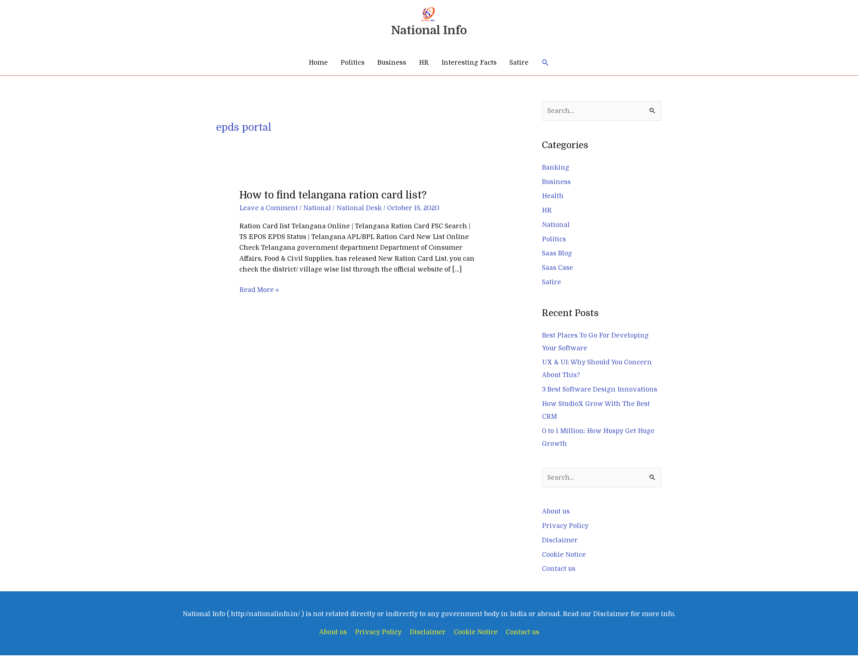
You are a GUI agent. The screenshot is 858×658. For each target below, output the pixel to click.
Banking (555, 167)
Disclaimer (560, 540)
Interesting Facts (469, 62)
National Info (429, 30)
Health (553, 196)
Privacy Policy (565, 526)
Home (318, 62)
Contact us (558, 569)
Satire (519, 62)
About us (556, 511)
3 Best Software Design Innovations (599, 389)
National (317, 208)
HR (424, 62)
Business (391, 62)
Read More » (259, 289)
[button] (545, 63)
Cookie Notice (564, 554)
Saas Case (557, 268)
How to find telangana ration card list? (333, 195)
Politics (353, 62)
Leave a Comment (268, 208)
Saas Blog (557, 253)
